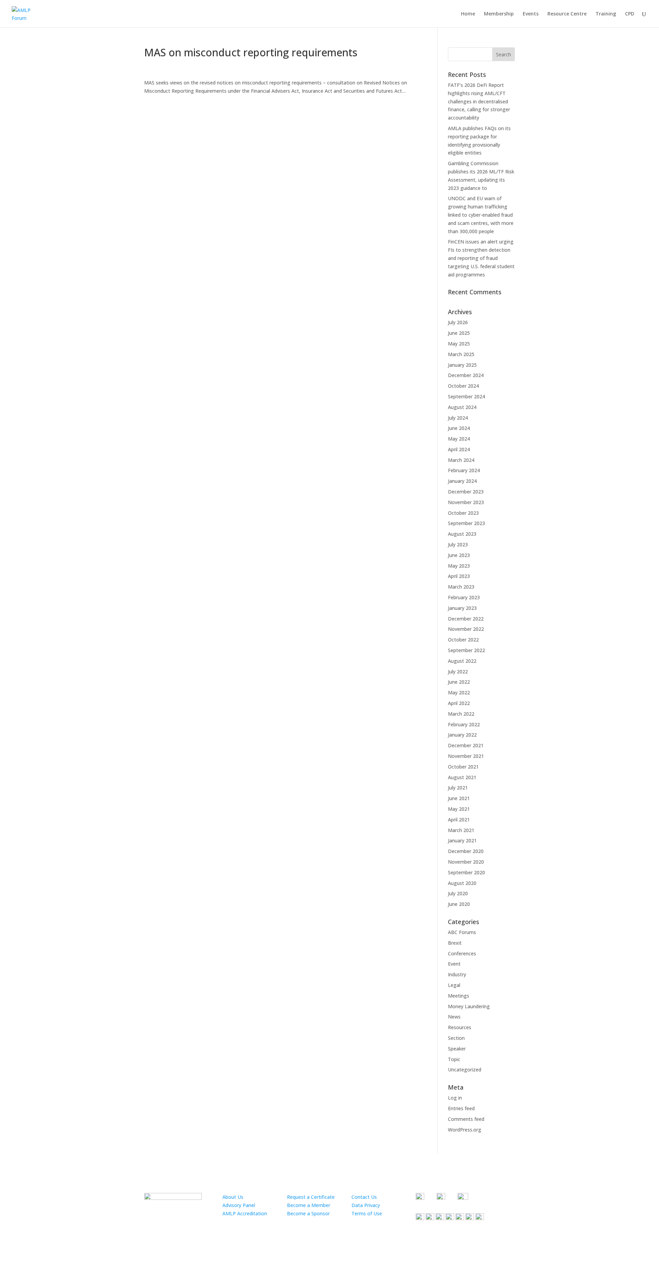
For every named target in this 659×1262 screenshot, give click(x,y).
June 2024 (459, 428)
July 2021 (458, 787)
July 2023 (458, 544)
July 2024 (458, 417)
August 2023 (462, 534)
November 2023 (466, 502)
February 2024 (464, 470)
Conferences (462, 953)
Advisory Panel (238, 1205)
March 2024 (461, 460)
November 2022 (466, 629)
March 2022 (461, 713)
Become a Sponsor (308, 1213)
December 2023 (466, 491)
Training (606, 14)
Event (454, 963)
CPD (629, 14)
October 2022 (463, 639)
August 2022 (462, 661)
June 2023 (459, 555)
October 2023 (463, 513)
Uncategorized (464, 1069)
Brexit (455, 943)
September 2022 (466, 650)
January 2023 (462, 608)
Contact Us (364, 1197)
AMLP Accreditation (244, 1213)
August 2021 (462, 777)
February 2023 (464, 597)
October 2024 (463, 386)
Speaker (457, 1048)
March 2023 (461, 586)
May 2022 (459, 692)
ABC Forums (462, 932)
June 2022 (459, 682)
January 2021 (462, 840)
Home (468, 14)
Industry (457, 974)
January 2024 (462, 481)
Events (531, 14)
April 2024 (459, 449)
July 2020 (458, 893)
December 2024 (466, 375)
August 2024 (462, 407)
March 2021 (461, 830)
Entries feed (461, 1108)
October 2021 (463, 766)
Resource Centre (567, 14)
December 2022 (466, 618)
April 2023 (459, 576)
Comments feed (466, 1119)
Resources (459, 1027)
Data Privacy (365, 1205)
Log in (455, 1097)
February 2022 (464, 724)
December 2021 (466, 745)
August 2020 (462, 883)
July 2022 (458, 671)
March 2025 (461, 354)
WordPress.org (464, 1129)
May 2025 (459, 343)
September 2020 (466, 872)
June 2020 (459, 904)
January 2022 (462, 734)
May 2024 (459, 438)
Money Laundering (469, 1006)
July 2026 (458, 322)
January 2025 (462, 365)
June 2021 (459, 798)
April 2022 (459, 703)
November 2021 (466, 756)
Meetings (458, 995)
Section (456, 1038)
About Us (232, 1197)
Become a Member (308, 1205)
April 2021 (459, 819)
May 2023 (459, 565)
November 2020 (466, 862)
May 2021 (459, 809)
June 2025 (459, 333)
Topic (454, 1059)
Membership (499, 14)
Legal (454, 985)
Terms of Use (366, 1213)
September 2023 (466, 523)
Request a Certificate (311, 1197)
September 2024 (466, 396)
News (454, 1016)
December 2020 (466, 851)
